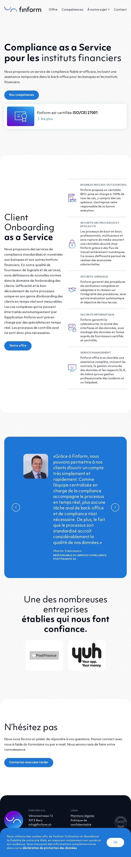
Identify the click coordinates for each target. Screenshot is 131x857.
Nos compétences (21, 95)
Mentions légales (82, 816)
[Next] (115, 507)
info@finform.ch (40, 824)
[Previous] (16, 507)
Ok (115, 842)
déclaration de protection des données (50, 848)
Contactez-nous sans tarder (28, 762)
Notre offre (18, 345)
